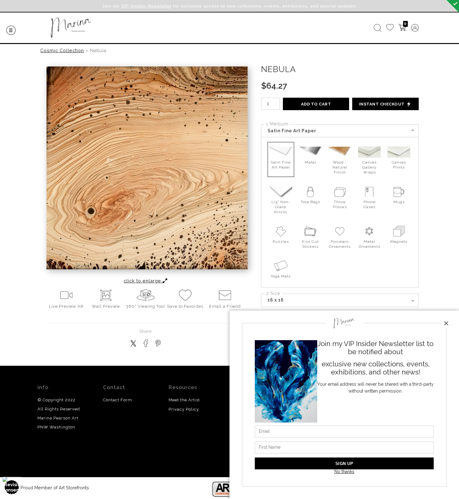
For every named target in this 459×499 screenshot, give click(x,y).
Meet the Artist (184, 400)
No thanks (344, 471)
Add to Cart (316, 104)
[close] (446, 323)
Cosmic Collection (62, 50)
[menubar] (395, 27)
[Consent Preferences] (11, 487)
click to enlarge (143, 280)
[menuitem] (377, 27)
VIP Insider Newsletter (146, 5)
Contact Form (117, 400)
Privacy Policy (184, 409)
